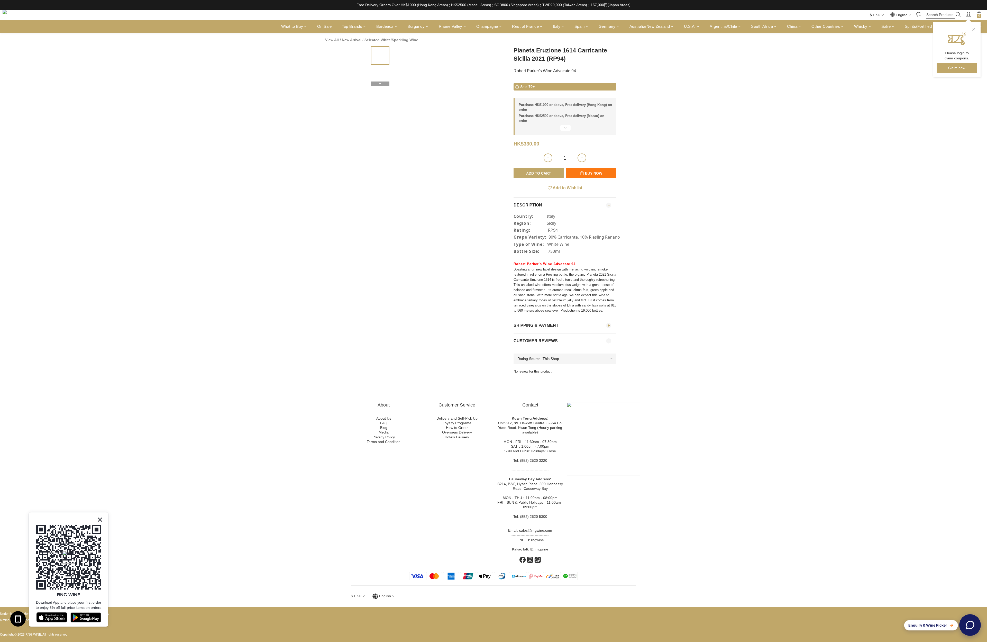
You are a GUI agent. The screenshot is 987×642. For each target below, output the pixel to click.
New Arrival (351, 40)
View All (332, 40)
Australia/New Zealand (649, 26)
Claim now (956, 68)
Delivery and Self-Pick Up (457, 418)
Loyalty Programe (457, 423)
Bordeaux (385, 26)
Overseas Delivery (457, 432)
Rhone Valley (450, 26)
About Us (383, 418)
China (792, 26)
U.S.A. (690, 26)
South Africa (762, 26)
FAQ (383, 423)
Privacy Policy (383, 437)
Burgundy (416, 26)
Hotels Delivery (457, 437)
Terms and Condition (383, 442)
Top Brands (352, 26)
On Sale (324, 26)
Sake (886, 26)
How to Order (457, 428)
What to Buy (292, 26)
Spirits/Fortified (918, 26)
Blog (383, 428)
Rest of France (525, 26)
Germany (607, 26)
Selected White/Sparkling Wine (391, 40)
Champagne (487, 26)
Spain (579, 26)
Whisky (860, 26)
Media (384, 432)
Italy (557, 26)
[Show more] (565, 130)
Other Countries (825, 26)
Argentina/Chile (723, 26)
